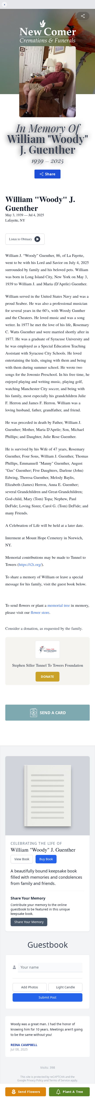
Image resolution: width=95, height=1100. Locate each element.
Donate (47, 676)
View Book (21, 859)
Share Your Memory (29, 922)
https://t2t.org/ (30, 564)
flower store (40, 612)
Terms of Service (59, 1080)
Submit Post (47, 997)
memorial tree (59, 605)
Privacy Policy (35, 1080)
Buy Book (46, 859)
